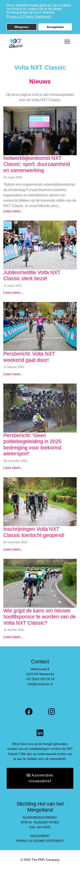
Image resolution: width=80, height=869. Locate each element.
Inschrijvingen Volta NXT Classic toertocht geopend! (33, 532)
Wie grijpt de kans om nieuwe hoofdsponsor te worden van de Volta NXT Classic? (39, 617)
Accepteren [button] (55, 27)
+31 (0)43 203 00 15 (40, 679)
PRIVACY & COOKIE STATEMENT (40, 841)
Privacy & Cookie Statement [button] (28, 16)
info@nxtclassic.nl (40, 684)
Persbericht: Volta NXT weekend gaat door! (29, 357)
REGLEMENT (40, 836)
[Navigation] (67, 42)
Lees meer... (12, 211)
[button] (53, 17)
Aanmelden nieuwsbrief (41, 778)
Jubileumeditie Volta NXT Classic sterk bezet (31, 276)
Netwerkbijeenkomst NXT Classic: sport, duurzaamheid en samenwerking (36, 164)
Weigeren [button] (21, 27)
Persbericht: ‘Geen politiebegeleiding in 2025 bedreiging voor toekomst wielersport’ (32, 444)
